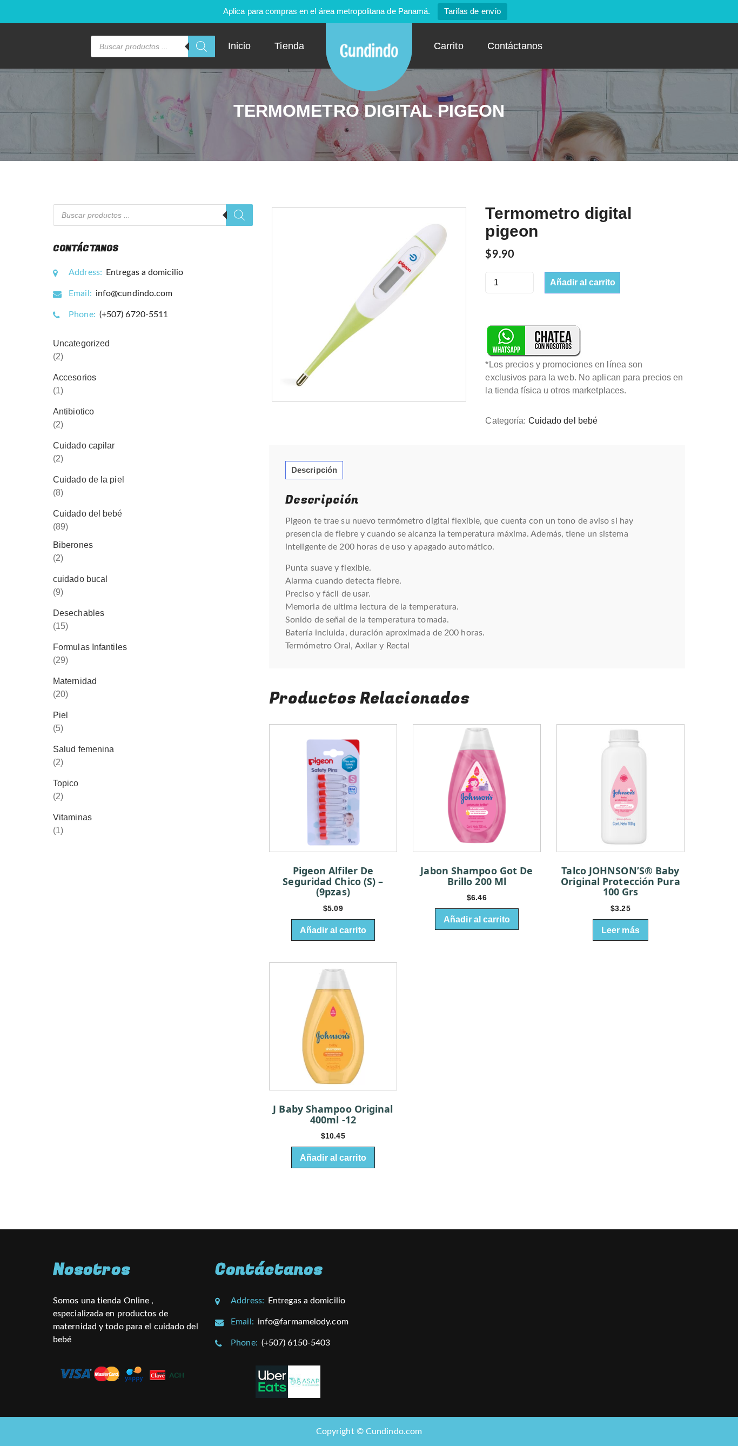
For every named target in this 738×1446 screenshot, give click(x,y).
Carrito (449, 46)
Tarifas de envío (472, 11)
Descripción (314, 469)
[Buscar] (201, 46)
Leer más (620, 930)
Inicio (239, 46)
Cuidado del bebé (563, 420)
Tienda (289, 46)
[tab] (314, 470)
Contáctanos (514, 46)
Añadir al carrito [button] (333, 930)
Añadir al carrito (582, 282)
